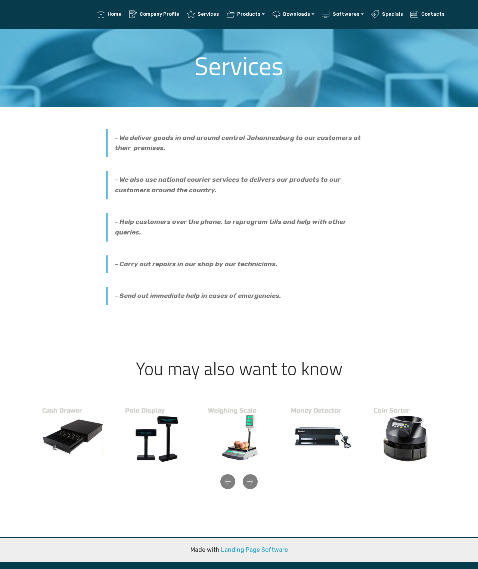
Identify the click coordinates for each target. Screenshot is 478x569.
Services (208, 14)
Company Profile (159, 14)
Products (248, 14)
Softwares (346, 14)
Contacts (432, 14)
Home (114, 14)
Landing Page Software (254, 549)
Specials (392, 14)
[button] (227, 481)
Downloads (296, 14)
